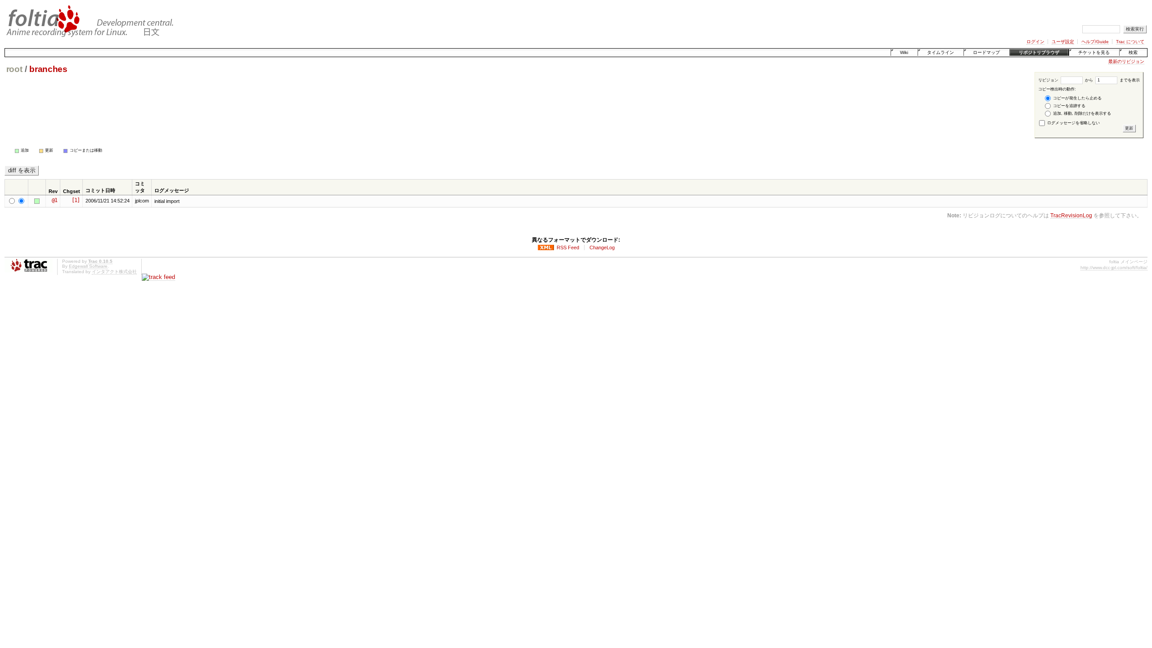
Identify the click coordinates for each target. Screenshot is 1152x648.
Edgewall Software (88, 266)
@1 (54, 200)
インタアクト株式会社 (114, 271)
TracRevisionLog (1071, 215)
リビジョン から (1065, 80)
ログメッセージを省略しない (1073, 123)
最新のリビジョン (1126, 61)
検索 (1133, 52)
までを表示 (1129, 80)
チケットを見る (1094, 52)
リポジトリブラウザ (1039, 52)
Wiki (904, 52)
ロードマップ (986, 52)
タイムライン (940, 52)
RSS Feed (568, 247)
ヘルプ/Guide (1095, 41)
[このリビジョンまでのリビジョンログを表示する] (38, 201)
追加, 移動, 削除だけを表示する (1081, 113)
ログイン (1035, 41)
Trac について (1130, 41)
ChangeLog (602, 247)
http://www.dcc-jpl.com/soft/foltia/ (1114, 267)
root (14, 69)
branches (48, 69)
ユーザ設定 (1063, 41)
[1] (76, 200)
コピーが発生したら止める (1077, 98)
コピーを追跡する (1068, 106)
